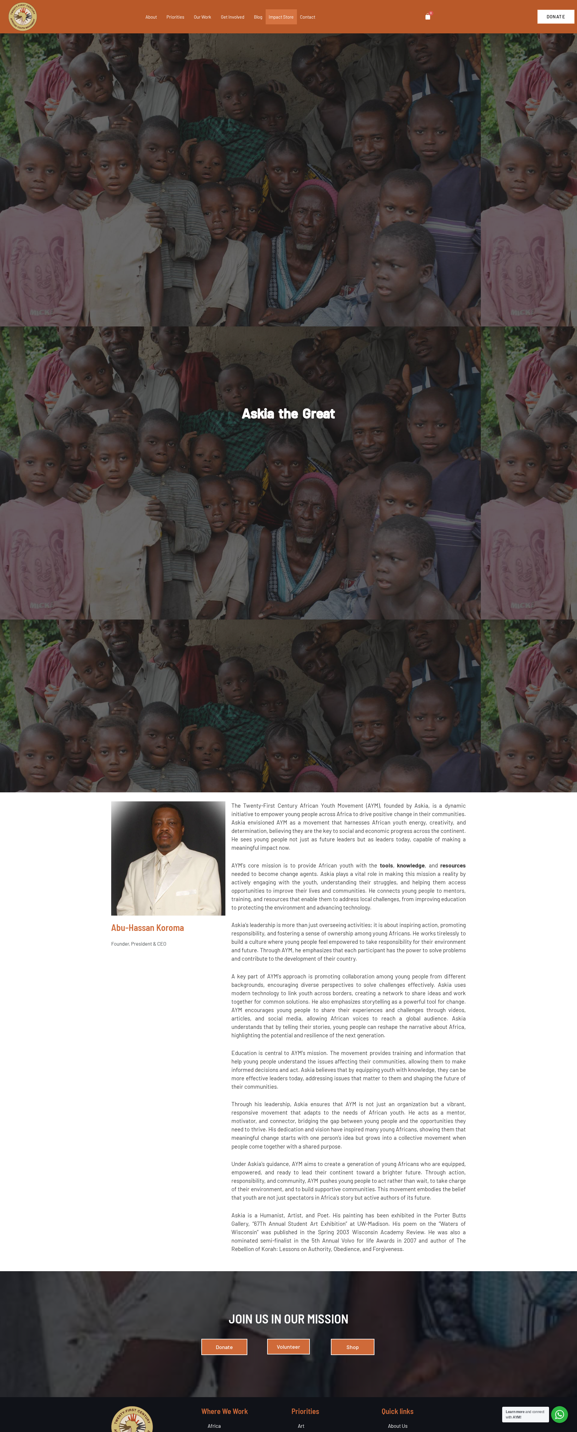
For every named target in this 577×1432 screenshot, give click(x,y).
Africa (214, 1426)
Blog (258, 17)
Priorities (175, 17)
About (151, 17)
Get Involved (232, 17)
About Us (398, 1426)
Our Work (202, 17)
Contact (307, 17)
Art (301, 1426)
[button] (159, 17)
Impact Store (281, 17)
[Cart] (428, 16)
